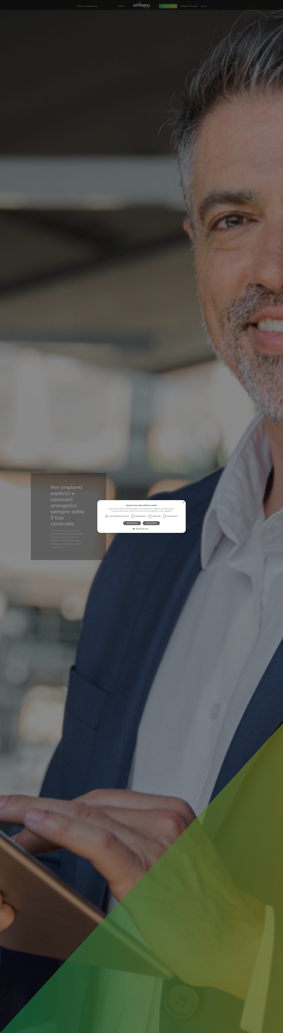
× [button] (183, 502)
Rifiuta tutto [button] (151, 523)
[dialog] (141, 516)
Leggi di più (168, 511)
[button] (141, 528)
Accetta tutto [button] (132, 523)
